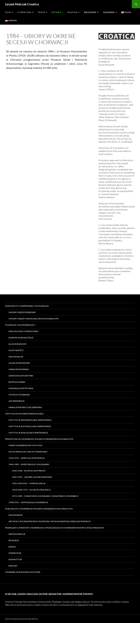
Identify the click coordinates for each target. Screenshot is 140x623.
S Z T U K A (56, 12)
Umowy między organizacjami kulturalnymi (34, 318)
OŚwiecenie (15, 553)
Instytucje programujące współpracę (30, 420)
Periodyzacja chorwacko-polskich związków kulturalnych (39, 439)
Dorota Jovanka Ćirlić (21, 337)
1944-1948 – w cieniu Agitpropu (29, 470)
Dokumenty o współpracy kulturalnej (27, 306)
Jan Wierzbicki (17, 401)
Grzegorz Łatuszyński (21, 375)
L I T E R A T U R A (24, 12)
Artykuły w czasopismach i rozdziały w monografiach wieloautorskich (50, 521)
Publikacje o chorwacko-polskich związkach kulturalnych (39, 508)
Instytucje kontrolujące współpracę (30, 426)
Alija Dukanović (18, 344)
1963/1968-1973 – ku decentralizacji (31, 489)
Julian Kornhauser (19, 363)
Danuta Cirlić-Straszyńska (23, 331)
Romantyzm (15, 559)
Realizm (13, 565)
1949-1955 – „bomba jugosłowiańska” (32, 477)
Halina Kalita (16, 356)
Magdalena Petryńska (21, 388)
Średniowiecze (17, 534)
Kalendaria (108, 12)
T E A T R (41, 12)
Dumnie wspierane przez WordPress (21, 619)
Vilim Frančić (16, 350)
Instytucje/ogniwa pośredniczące (24, 413)
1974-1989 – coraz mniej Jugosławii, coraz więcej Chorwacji (45, 496)
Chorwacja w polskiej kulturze (22, 572)
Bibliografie (90, 12)
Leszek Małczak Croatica (22, 4)
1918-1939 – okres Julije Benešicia (27, 458)
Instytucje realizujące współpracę (28, 432)
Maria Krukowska (19, 369)
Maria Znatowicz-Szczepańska (25, 407)
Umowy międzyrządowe (22, 312)
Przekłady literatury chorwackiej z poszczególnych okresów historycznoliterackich (54, 527)
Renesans (14, 540)
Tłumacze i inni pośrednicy (20, 325)
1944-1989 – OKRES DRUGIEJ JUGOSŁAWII (29, 464)
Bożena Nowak (17, 382)
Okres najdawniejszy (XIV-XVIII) (25, 445)
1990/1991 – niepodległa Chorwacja (28, 502)
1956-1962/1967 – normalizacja (28, 483)
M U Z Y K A (72, 12)
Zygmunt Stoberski (19, 394)
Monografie (16, 515)
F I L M (7, 12)
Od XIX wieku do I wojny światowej (28, 451)
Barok (12, 546)
